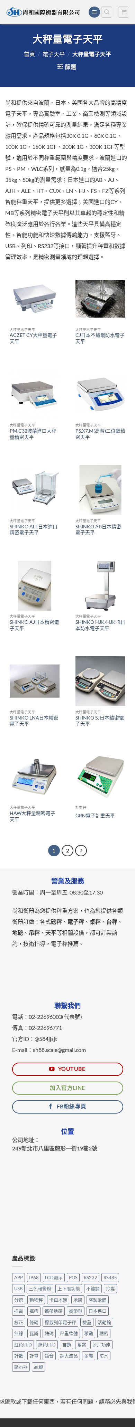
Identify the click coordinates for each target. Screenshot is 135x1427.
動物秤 (36, 1300)
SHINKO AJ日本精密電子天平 (34, 625)
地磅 (77, 1300)
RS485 (110, 1277)
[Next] (81, 851)
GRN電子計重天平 (95, 815)
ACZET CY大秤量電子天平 (33, 338)
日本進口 (98, 1311)
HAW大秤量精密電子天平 (32, 816)
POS (73, 1277)
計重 (33, 1355)
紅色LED (23, 1344)
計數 (18, 1355)
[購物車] (123, 12)
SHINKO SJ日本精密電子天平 (99, 721)
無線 (18, 1333)
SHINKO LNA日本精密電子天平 (34, 721)
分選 (18, 1300)
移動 (88, 1333)
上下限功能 (68, 1288)
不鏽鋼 (93, 1288)
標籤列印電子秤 (60, 1322)
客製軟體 (98, 1300)
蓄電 (81, 1344)
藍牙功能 (101, 1344)
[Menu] (94, 12)
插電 (18, 1311)
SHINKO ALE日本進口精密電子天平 (33, 530)
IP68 (34, 1277)
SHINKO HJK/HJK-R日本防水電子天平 (100, 625)
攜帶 (33, 1311)
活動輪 (104, 1322)
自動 (66, 1344)
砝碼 (49, 1333)
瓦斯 (33, 1333)
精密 (103, 1333)
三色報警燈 (40, 1288)
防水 (103, 1355)
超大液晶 (69, 1355)
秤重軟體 (69, 1333)
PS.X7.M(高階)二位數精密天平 (100, 434)
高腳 (38, 1366)
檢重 (86, 1322)
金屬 (88, 1355)
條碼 (33, 1322)
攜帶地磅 (54, 1311)
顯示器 (21, 1366)
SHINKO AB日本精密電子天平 (98, 530)
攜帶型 (75, 1311)
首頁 (29, 54)
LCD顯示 (54, 1277)
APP (18, 1277)
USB (18, 1288)
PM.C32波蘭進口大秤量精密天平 (33, 434)
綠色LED (47, 1344)
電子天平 (54, 54)
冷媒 (110, 1288)
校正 (18, 1322)
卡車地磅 (58, 1300)
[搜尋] (106, 12)
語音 (49, 1355)
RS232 (90, 1277)
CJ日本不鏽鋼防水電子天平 (100, 338)
